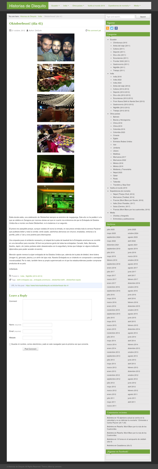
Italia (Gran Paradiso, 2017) (124, 203)
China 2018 (117, 123)
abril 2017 (132, 275)
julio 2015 (111, 317)
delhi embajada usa (24, 279)
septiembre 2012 (113, 379)
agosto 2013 (133, 356)
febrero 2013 (133, 367)
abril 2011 (132, 402)
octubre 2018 (133, 260)
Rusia (115, 178)
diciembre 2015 (134, 306)
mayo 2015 (111, 321)
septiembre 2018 (113, 264)
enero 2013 (111, 371)
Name (15, 324)
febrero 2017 (133, 279)
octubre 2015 (133, 310)
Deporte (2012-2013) (121, 92)
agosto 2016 (133, 290)
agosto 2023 (133, 237)
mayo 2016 (111, 298)
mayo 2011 (111, 402)
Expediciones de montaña (119, 5)
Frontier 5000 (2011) (121, 61)
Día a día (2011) (119, 55)
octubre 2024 (133, 233)
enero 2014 (111, 348)
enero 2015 (111, 329)
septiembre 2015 (113, 313)
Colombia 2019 (119, 129)
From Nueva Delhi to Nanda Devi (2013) (129, 101)
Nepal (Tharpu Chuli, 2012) (124, 194)
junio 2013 (132, 359)
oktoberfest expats (73, 279)
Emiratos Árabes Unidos (122, 141)
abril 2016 (132, 298)
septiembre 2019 (113, 248)
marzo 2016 (111, 302)
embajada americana (42, 279)
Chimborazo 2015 (120, 42)
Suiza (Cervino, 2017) (121, 206)
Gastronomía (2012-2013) (123, 104)
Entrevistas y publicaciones (123, 218)
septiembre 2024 (113, 237)
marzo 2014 (111, 344)
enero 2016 (111, 306)
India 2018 (117, 76)
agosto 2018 (133, 264)
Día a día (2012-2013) (122, 95)
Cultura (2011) (119, 48)
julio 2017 (111, 271)
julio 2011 (111, 398)
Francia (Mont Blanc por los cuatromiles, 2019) (131, 209)
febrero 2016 (133, 302)
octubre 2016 (133, 287)
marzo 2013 (111, 367)
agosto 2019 (133, 248)
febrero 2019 (112, 260)
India (65, 5)
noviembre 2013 (113, 352)
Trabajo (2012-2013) (121, 110)
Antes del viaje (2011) (121, 45)
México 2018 (118, 163)
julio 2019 (111, 252)
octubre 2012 (133, 375)
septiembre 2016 (113, 290)
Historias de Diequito (27, 5)
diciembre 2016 (134, 283)
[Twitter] (111, 28)
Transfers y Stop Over (121, 184)
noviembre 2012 (113, 375)
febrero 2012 (133, 390)
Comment (13, 301)
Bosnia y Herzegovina (121, 120)
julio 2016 (111, 294)
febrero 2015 (133, 325)
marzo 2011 (111, 405)
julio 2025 (111, 229)
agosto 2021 (133, 244)
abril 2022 (132, 241)
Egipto (115, 138)
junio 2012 (132, 382)
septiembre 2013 (113, 356)
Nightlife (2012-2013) (34, 276)
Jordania (116, 147)
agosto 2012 (133, 379)
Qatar (115, 175)
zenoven (58, 466)
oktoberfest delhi (58, 279)
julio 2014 (111, 336)
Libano (115, 150)
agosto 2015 (133, 313)
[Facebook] (116, 28)
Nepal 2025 (117, 172)
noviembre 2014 (113, 333)
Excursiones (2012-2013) (123, 98)
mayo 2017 (111, 275)
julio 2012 (111, 382)
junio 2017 (132, 271)
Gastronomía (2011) (121, 64)
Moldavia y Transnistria (122, 169)
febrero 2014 (133, 344)
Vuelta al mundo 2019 (96, 5)
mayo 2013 (111, 363)
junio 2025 (132, 229)
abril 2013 (132, 363)
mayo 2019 (111, 256)
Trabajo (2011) (119, 70)
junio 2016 (132, 294)
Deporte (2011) (119, 52)
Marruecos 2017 (119, 157)
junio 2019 (132, 252)
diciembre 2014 (134, 329)
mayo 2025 (111, 233)
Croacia (116, 135)
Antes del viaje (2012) (121, 86)
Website (12, 337)
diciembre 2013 (134, 348)
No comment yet (94, 30)
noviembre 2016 (113, 287)
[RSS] (107, 28)
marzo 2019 (132, 256)
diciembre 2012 (134, 371)
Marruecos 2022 (119, 160)
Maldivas (116, 154)
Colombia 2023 (119, 132)
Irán (114, 144)
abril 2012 (132, 386)
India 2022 (117, 79)
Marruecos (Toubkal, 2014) (123, 197)
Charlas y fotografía (121, 215)
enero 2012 (111, 394)
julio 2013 (111, 359)
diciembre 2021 (113, 244)
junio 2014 (132, 336)
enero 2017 (111, 283)
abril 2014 (132, 340)
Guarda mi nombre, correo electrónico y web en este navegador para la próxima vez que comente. (50, 344)
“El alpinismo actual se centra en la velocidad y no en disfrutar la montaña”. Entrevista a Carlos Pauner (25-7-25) (127, 420)
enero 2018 (111, 267)
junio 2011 (132, 398)
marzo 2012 (111, 390)
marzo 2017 (111, 279)
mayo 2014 (111, 340)
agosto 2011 (133, 394)
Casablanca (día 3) (124, 445)
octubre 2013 (133, 352)
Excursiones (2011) (120, 58)
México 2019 (118, 166)
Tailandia (116, 181)
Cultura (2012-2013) (121, 89)
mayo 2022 (111, 241)
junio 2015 (132, 317)
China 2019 (117, 126)
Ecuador (54, 5)
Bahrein (116, 116)
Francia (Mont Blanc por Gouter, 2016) (128, 200)
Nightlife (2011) (119, 67)
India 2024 (117, 82)
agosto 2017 (133, 267)
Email (15, 331)
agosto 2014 (133, 333)
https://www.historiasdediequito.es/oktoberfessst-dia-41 (47, 285)
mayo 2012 (111, 386)
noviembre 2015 (113, 310)
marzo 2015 (111, 325)
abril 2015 (132, 321)
